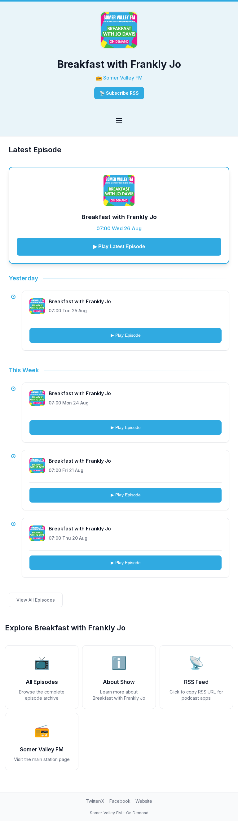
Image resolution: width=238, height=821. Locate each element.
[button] (196, 677)
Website (143, 801)
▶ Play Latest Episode (119, 246)
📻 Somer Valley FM (119, 78)
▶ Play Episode (126, 335)
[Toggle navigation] (119, 120)
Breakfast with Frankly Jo (119, 217)
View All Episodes (35, 600)
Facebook (119, 801)
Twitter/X (95, 801)
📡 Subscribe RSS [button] (119, 93)
